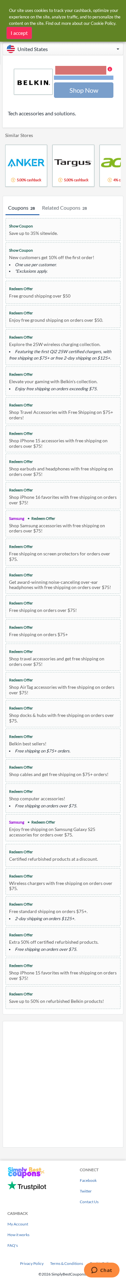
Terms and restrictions (83, 78)
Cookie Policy (103, 23)
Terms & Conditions (66, 1263)
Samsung (16, 518)
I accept (19, 33)
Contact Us (89, 1201)
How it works (18, 1234)
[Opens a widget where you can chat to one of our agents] (102, 1271)
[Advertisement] (63, 1084)
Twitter (86, 1191)
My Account (17, 1224)
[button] (63, 49)
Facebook (88, 1180)
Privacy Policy (32, 1263)
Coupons (21, 208)
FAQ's (12, 1245)
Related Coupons (64, 208)
